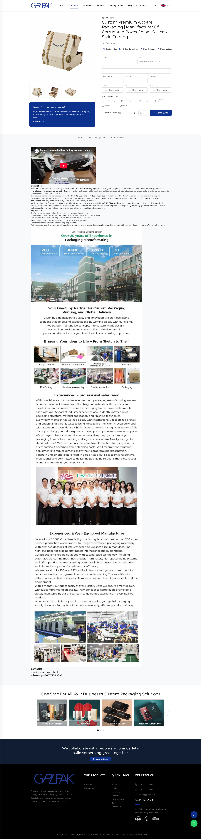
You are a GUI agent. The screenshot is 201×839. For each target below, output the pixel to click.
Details (80, 138)
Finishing (153, 86)
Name (105, 57)
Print (128, 86)
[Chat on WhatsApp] (194, 823)
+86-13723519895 (146, 785)
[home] (41, 5)
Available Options (97, 138)
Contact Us (141, 5)
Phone (139, 57)
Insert (124, 106)
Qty (135, 113)
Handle (107, 106)
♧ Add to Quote (160, 113)
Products (74, 5)
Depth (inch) (154, 76)
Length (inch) (107, 76)
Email (104, 67)
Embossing (126, 101)
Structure (88, 784)
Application (89, 788)
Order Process (117, 138)
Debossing (144, 101)
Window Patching (161, 101)
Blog (129, 5)
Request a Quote (100, 759)
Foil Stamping (110, 101)
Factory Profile (116, 5)
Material (105, 86)
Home (62, 5)
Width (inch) (130, 76)
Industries (87, 5)
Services (101, 5)
